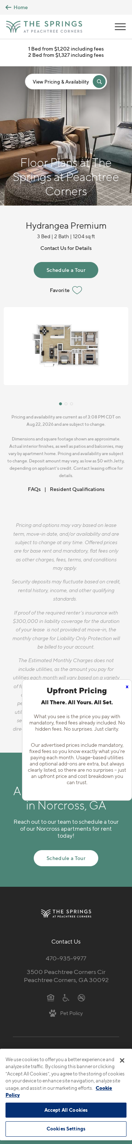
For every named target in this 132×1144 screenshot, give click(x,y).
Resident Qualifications (77, 489)
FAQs (34, 489)
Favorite (60, 290)
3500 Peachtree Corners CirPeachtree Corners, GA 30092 (66, 976)
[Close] (122, 1060)
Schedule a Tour (66, 270)
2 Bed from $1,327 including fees (66, 55)
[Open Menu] (120, 26)
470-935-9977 (66, 958)
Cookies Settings (66, 1129)
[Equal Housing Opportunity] (51, 997)
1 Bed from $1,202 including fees (66, 48)
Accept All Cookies (66, 1110)
